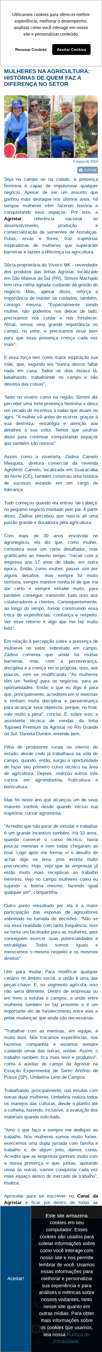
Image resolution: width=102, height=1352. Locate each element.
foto (87, 170)
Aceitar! (15, 1278)
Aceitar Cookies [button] (71, 49)
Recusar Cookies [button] (31, 49)
